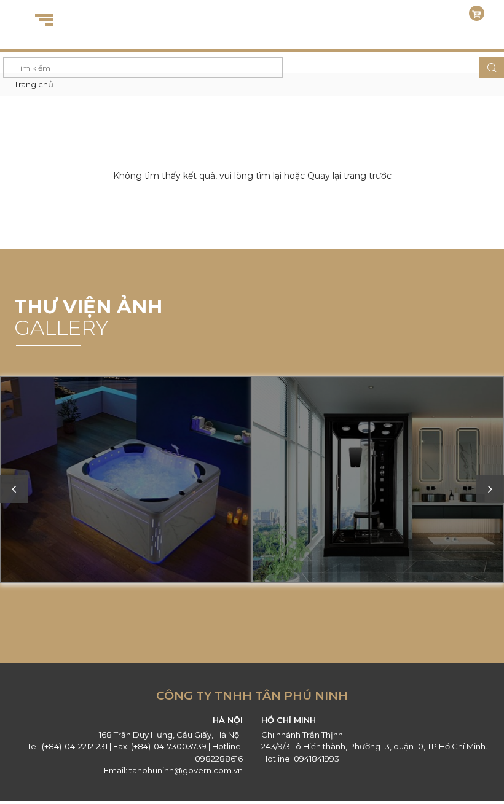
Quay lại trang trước (349, 175)
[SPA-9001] (126, 481)
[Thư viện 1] (378, 481)
